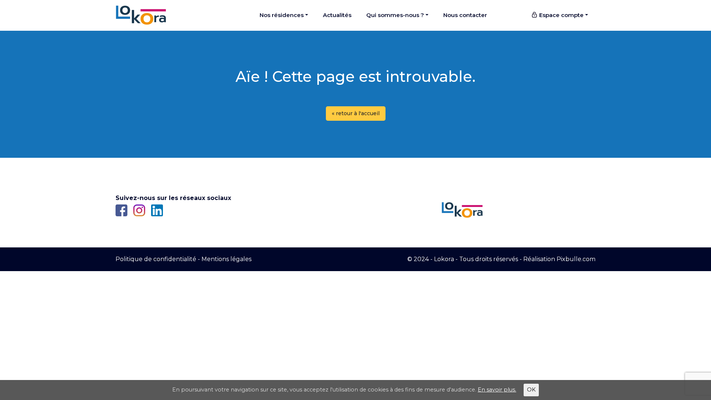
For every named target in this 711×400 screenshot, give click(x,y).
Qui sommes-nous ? (395, 15)
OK (531, 389)
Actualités (337, 15)
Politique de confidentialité (156, 259)
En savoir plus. (497, 389)
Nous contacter (465, 15)
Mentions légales (226, 259)
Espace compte (561, 15)
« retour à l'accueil (356, 113)
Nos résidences (282, 15)
